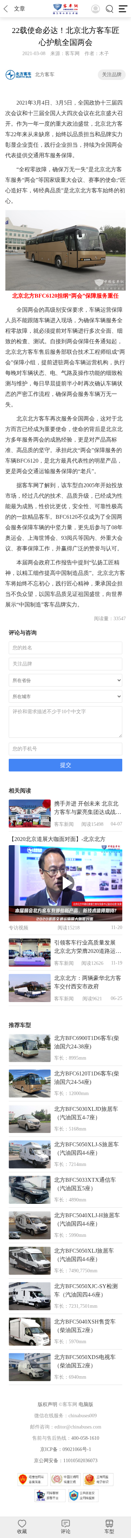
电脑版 (86, 1404)
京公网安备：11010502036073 (65, 1460)
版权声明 (47, 1404)
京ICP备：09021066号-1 (65, 1449)
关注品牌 (112, 74)
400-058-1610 (85, 1438)
